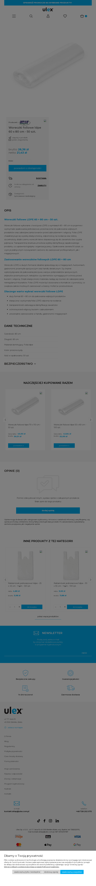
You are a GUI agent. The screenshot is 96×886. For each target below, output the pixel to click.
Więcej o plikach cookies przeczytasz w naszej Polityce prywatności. (31, 867)
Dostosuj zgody (51, 872)
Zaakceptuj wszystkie (72, 872)
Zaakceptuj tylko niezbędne (27, 872)
